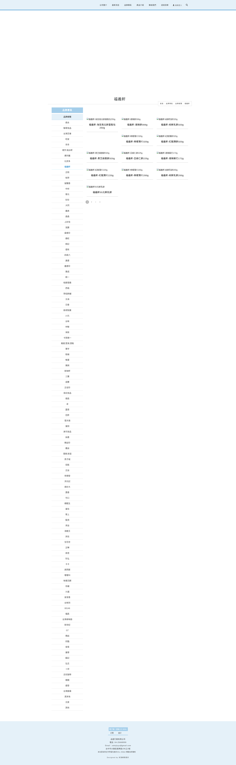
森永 (67, 122)
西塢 (67, 288)
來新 (67, 332)
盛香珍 (67, 233)
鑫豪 (67, 260)
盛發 (67, 685)
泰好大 (67, 487)
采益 (67, 525)
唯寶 (67, 360)
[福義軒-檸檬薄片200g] (137, 170)
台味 (67, 321)
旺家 (67, 139)
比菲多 (67, 161)
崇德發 (67, 476)
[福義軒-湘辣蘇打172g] (172, 153)
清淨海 (67, 696)
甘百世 (67, 542)
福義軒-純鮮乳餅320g (172, 124)
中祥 (67, 189)
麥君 (67, 553)
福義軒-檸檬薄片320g (137, 141)
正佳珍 (67, 387)
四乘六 (67, 255)
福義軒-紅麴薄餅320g (172, 141)
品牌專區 (169, 104)
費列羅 (67, 156)
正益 (67, 470)
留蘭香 (67, 183)
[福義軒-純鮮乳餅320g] (172, 119)
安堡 (67, 647)
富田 (67, 426)
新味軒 (67, 371)
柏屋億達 (67, 282)
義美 (67, 211)
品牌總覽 (178, 104)
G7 (67, 630)
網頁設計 (125, 757)
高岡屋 (67, 570)
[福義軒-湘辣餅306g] (137, 119)
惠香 (67, 492)
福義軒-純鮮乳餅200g (172, 175)
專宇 (67, 349)
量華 (67, 652)
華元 (67, 194)
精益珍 (67, 443)
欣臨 (67, 641)
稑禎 (67, 354)
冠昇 (67, 415)
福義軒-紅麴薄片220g (102, 175)
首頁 (161, 104)
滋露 (67, 227)
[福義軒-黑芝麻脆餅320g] (102, 153)
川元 (67, 316)
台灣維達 (67, 691)
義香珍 (67, 266)
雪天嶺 (67, 420)
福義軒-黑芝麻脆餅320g (102, 158)
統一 (67, 277)
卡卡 (67, 564)
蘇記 (67, 658)
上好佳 (67, 222)
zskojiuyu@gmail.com (121, 745)
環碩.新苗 (67, 454)
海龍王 (67, 531)
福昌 (67, 614)
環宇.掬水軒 (67, 150)
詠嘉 (67, 437)
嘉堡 (67, 409)
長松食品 (67, 393)
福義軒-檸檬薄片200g (137, 175)
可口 (67, 498)
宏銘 (67, 465)
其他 (67, 707)
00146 (67, 608)
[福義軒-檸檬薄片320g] (137, 136)
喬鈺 (67, 636)
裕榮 (67, 178)
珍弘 (67, 558)
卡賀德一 (67, 338)
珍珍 (67, 200)
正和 (67, 172)
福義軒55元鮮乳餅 (102, 192)
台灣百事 (67, 133)
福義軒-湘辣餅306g (137, 124)
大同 (67, 205)
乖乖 (67, 145)
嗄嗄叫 (67, 575)
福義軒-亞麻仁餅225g (137, 158)
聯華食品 (67, 128)
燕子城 (67, 459)
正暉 (67, 547)
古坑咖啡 (67, 674)
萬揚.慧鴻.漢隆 (67, 343)
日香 (67, 305)
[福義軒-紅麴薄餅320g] (172, 136)
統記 (67, 244)
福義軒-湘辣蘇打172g (172, 158)
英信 (67, 536)
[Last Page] (100, 202)
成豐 (67, 382)
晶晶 (67, 216)
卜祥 (67, 669)
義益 (67, 448)
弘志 (67, 663)
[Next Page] (95, 202)
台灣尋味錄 (67, 619)
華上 (67, 514)
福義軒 (187, 104)
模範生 (67, 503)
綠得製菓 (67, 310)
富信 (67, 509)
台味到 (67, 603)
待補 (67, 586)
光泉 (67, 702)
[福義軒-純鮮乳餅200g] (172, 170)
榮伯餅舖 (67, 294)
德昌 (67, 398)
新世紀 (67, 625)
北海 (67, 299)
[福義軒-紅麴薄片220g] (102, 170)
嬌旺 (67, 238)
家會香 (67, 597)
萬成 (67, 271)
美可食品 (67, 432)
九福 (67, 592)
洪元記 (67, 481)
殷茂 (67, 520)
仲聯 (67, 327)
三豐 (67, 376)
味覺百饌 (67, 581)
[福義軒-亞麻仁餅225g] (137, 153)
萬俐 (67, 365)
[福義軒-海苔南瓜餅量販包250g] (102, 119)
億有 (67, 249)
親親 (67, 680)
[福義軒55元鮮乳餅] (102, 187)
